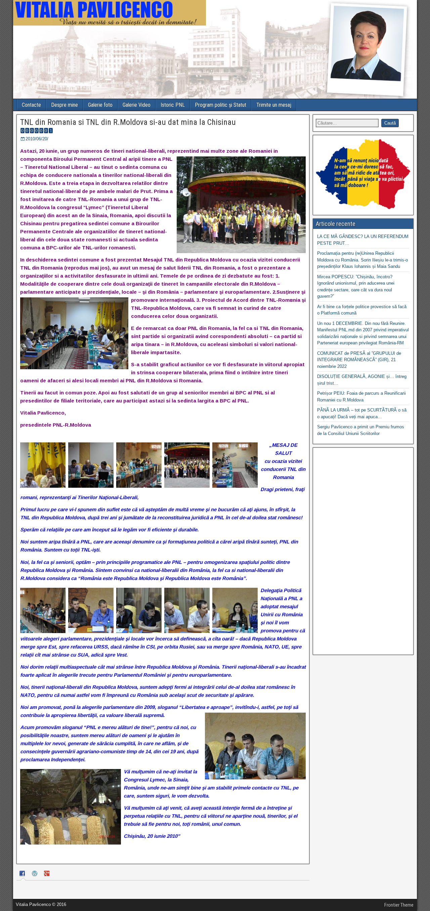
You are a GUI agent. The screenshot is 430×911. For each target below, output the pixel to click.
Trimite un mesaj (273, 105)
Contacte (31, 105)
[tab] (23, 874)
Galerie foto (100, 105)
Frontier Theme (399, 905)
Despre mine (64, 105)
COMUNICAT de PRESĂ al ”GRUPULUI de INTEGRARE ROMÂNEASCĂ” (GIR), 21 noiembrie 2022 (359, 360)
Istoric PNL (173, 105)
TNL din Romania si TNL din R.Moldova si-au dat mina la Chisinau (128, 122)
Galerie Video (136, 105)
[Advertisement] (363, 551)
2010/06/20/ (37, 138)
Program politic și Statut (220, 105)
